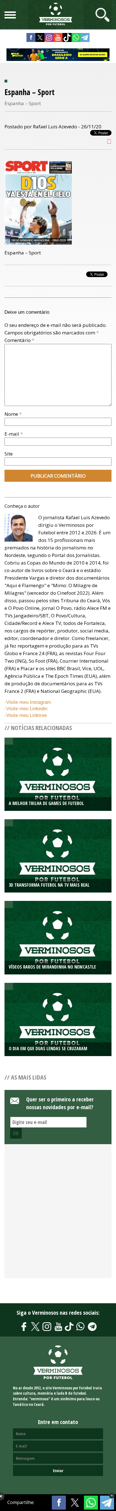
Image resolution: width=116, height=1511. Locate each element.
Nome (13, 414)
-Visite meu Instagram (28, 702)
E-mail (14, 434)
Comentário (19, 340)
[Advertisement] (58, 1214)
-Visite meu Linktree (26, 715)
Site (9, 453)
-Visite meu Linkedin (26, 708)
